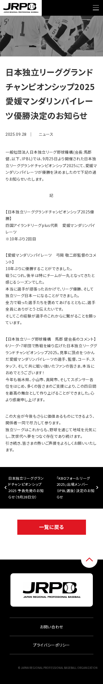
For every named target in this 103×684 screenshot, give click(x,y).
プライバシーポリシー (51, 645)
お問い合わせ (51, 626)
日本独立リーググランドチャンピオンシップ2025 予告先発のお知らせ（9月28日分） (26, 488)
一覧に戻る (51, 526)
